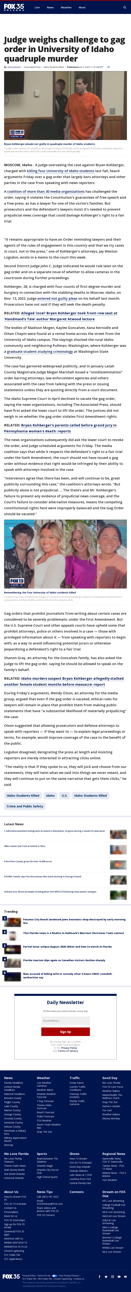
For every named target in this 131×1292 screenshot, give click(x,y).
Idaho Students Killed (54, 67)
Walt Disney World (14, 1169)
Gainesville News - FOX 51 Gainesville (112, 1160)
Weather (43, 1078)
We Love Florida (111, 1082)
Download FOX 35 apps (14, 1233)
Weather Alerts (45, 1089)
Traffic (75, 1078)
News (8, 1078)
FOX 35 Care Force (112, 1086)
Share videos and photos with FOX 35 (48, 1209)
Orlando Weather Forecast (46, 1095)
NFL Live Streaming (113, 1200)
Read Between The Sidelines (47, 1160)
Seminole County (13, 1122)
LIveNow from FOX (80, 1179)
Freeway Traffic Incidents (78, 1095)
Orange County (12, 1114)
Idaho (50, 795)
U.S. (64, 795)
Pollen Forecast (45, 1116)
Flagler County (12, 1102)
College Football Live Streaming (113, 1206)
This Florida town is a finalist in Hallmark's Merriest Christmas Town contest (73, 933)
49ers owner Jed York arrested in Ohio (24, 846)
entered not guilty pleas (57, 298)
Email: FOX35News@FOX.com (50, 1202)
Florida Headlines (13, 1082)
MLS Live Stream (111, 1251)
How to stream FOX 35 (15, 1198)
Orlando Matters (79, 1170)
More (82, 7)
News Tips (45, 1192)
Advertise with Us (13, 1238)
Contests (77, 1192)
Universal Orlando (14, 1178)
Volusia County (12, 1126)
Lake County (11, 1106)
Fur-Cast (107, 1110)
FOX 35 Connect (46, 1215)
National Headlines (14, 1094)
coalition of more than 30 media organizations (46, 191)
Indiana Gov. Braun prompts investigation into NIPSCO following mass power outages (50, 891)
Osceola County (13, 1118)
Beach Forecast (45, 1112)
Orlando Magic (45, 1165)
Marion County (12, 1110)
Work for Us (10, 1216)
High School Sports (47, 1177)
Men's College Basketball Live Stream (110, 1230)
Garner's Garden (111, 1106)
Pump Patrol (76, 1082)
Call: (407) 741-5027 (48, 1196)
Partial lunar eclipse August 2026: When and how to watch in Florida (67, 946)
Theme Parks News (15, 1165)
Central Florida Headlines (12, 1088)
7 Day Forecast (45, 1101)
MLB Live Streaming (113, 1212)
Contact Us (10, 1208)
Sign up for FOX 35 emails (14, 1226)
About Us (11, 1192)
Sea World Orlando (14, 1173)
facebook (99, 1276)
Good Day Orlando (80, 1166)
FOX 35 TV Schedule (81, 1162)
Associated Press (32, 67)
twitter (106, 1276)
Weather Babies (111, 1090)
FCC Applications (13, 1259)
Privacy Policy (69, 1047)
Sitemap (8, 1145)
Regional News (113, 1154)
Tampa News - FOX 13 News (113, 1167)
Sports (42, 1154)
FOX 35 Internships (14, 1220)
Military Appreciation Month (15, 1139)
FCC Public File (12, 1254)
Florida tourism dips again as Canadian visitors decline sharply (64, 960)
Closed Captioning (14, 1250)
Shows (74, 1154)
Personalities (11, 1212)
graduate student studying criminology (40, 351)
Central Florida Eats (80, 1183)
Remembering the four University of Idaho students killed (40, 592)
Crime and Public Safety (25, 806)
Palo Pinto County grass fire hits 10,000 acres (28, 861)
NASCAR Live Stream (114, 1216)
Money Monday (111, 1118)
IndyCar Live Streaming (109, 1222)
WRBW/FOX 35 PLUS (15, 1246)
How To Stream (78, 1158)
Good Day (109, 1078)
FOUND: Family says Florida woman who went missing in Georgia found (42, 876)
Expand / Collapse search (125, 7)
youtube (119, 1276)
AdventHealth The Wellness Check (112, 1096)
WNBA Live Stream (112, 1247)
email (125, 1276)
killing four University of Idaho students (60, 171)
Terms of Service (68, 1051)
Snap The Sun (44, 1131)
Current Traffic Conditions (78, 1088)
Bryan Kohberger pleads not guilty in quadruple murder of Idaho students (49, 144)
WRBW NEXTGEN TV (15, 1242)
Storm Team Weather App (49, 1126)
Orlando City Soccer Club (48, 1171)
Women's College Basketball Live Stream (112, 1240)
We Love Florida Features (13, 1160)
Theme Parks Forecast (44, 1107)
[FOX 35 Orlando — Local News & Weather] (15, 7)
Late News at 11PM (81, 1175)
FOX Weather (44, 1120)
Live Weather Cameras (44, 1084)
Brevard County (12, 1098)
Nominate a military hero (15, 1132)
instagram (112, 1276)
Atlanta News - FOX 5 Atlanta (114, 1174)
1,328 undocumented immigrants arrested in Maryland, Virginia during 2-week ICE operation (54, 830)
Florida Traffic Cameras (77, 1102)
